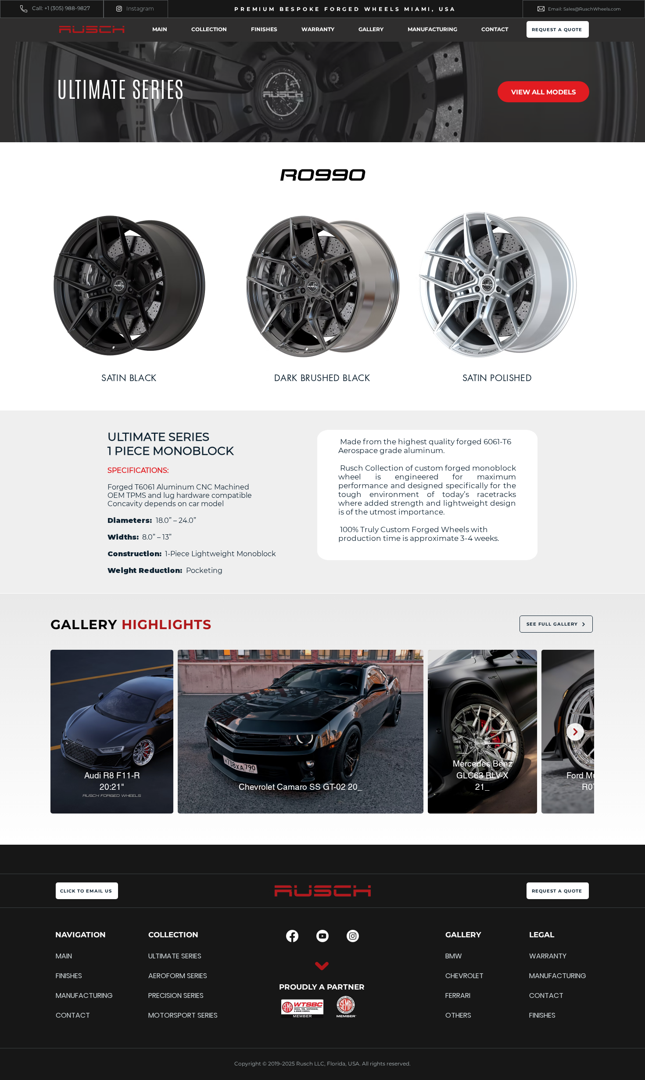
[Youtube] (322, 936)
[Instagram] (119, 8)
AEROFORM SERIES (169, 976)
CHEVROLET (464, 976)
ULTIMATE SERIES (169, 956)
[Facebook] (292, 936)
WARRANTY (547, 956)
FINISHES (69, 976)
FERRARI (457, 995)
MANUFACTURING (77, 995)
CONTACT (73, 1015)
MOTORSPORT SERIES (169, 1015)
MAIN (64, 956)
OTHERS (458, 1015)
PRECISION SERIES (169, 995)
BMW (453, 956)
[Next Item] (575, 732)
